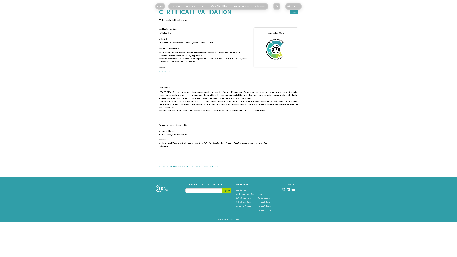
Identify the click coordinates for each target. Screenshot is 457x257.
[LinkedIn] (288, 190)
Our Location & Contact (245, 194)
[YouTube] (293, 190)
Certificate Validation (244, 206)
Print (294, 12)
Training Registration (265, 210)
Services (176, 6)
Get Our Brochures (265, 198)
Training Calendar (264, 206)
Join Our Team (241, 190)
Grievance (260, 6)
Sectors (189, 6)
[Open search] (276, 6)
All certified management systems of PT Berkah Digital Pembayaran (189, 166)
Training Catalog (264, 202)
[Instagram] (283, 190)
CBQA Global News (219, 6)
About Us (202, 6)
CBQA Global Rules (241, 6)
